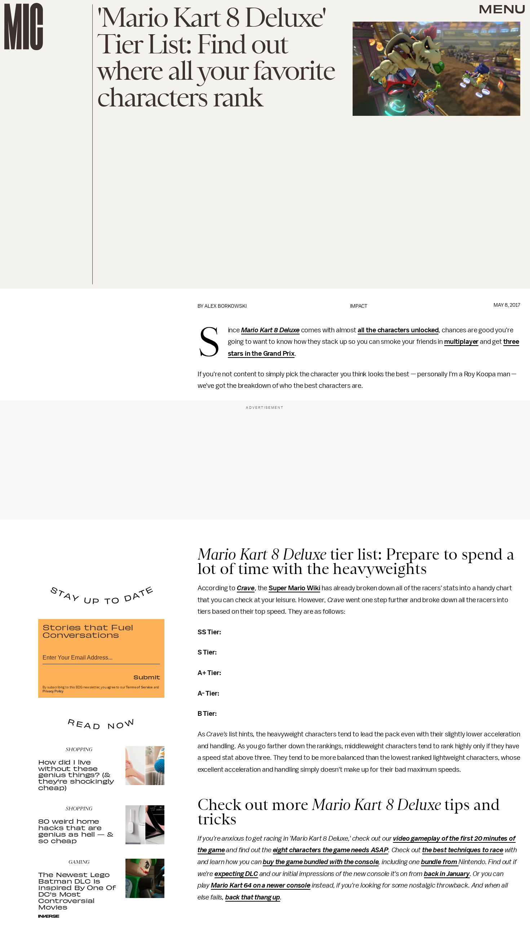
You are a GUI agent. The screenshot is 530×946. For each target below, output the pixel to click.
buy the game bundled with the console (321, 862)
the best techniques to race (462, 850)
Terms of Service (139, 687)
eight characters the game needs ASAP (330, 850)
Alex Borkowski (225, 306)
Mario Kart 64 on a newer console (260, 885)
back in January (447, 873)
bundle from (440, 862)
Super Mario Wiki (294, 588)
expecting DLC (236, 873)
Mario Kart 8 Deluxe (270, 330)
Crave (246, 588)
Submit (146, 676)
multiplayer (461, 341)
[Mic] (23, 26)
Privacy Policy (53, 691)
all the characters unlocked (398, 330)
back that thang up (252, 897)
